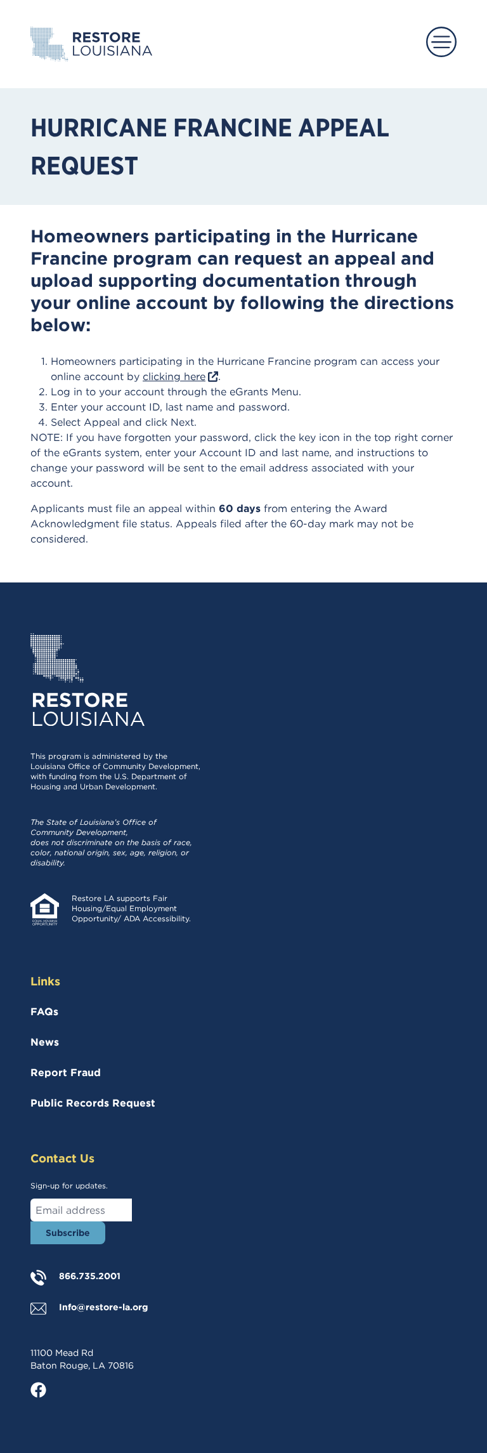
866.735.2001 (89, 1276)
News (44, 1042)
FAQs (44, 1012)
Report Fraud (65, 1073)
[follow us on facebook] (46, 1390)
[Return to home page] (91, 44)
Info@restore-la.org (103, 1307)
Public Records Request (92, 1103)
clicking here (180, 377)
